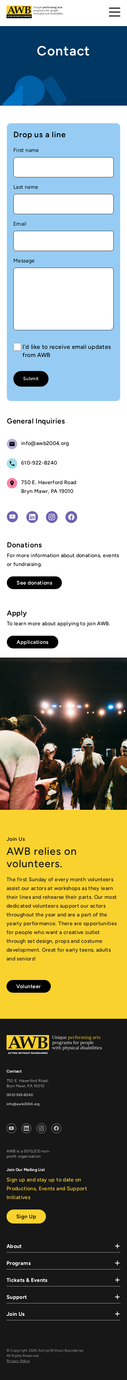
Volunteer (28, 986)
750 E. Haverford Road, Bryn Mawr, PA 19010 (28, 1083)
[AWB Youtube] (11, 1129)
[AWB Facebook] (56, 1129)
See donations (34, 583)
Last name (25, 187)
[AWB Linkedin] (26, 1129)
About (14, 1246)
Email (20, 224)
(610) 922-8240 (20, 1095)
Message (24, 261)
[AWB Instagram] (41, 1129)
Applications (33, 642)
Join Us (16, 1314)
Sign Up (26, 1216)
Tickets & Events (27, 1280)
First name (26, 150)
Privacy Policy (18, 1361)
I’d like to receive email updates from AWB (66, 351)
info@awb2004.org (23, 1104)
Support (17, 1297)
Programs (19, 1263)
